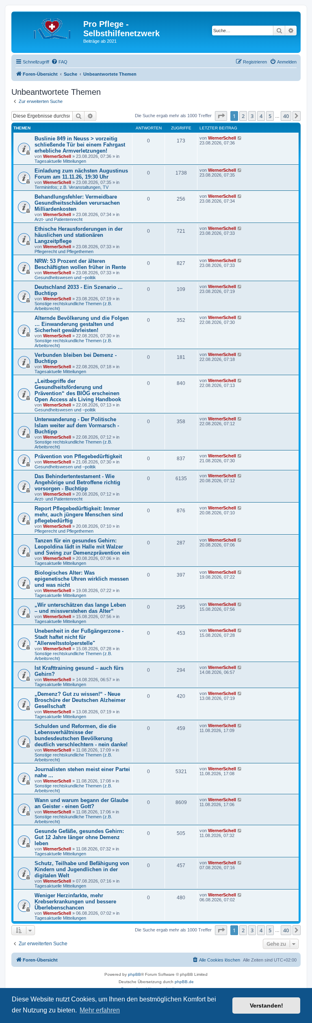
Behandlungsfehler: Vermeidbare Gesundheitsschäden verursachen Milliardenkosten (77, 203)
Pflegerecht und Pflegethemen (64, 251)
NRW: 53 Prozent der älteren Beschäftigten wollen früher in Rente (80, 264)
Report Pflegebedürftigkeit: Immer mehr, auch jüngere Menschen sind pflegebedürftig (79, 514)
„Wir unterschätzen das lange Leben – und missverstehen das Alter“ (80, 608)
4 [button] (261, 116)
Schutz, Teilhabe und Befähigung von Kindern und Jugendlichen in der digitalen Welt (82, 869)
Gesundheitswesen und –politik (65, 277)
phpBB (134, 974)
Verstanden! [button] (266, 1005)
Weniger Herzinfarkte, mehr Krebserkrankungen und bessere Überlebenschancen (75, 901)
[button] (221, 116)
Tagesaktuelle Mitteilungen (60, 161)
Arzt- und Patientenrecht (58, 219)
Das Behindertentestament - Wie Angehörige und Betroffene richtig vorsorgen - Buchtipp (77, 482)
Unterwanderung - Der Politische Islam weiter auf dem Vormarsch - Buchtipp (77, 425)
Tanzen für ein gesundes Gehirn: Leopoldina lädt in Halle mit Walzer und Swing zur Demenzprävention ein (82, 547)
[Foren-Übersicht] (48, 26)
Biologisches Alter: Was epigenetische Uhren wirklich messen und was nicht (82, 579)
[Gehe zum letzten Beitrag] (240, 138)
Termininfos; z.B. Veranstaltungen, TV (71, 187)
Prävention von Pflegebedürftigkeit (78, 456)
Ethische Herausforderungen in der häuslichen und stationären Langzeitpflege (79, 235)
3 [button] (252, 116)
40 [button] (286, 116)
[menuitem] (59, 62)
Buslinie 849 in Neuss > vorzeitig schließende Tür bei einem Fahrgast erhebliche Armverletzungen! (80, 145)
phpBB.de (184, 981)
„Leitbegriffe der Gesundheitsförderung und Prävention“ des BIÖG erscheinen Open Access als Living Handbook (78, 390)
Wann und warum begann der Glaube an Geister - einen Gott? (81, 803)
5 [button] (270, 116)
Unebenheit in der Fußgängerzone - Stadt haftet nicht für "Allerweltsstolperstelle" (79, 637)
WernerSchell (57, 156)
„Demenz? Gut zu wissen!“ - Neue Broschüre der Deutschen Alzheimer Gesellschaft (80, 700)
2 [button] (243, 116)
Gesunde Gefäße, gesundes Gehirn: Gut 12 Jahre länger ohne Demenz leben (79, 837)
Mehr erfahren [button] (100, 1010)
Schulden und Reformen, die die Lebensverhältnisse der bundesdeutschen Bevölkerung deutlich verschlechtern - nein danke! (81, 735)
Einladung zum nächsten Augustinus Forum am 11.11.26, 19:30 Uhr (81, 174)
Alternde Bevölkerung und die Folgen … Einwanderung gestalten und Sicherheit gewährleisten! (82, 324)
